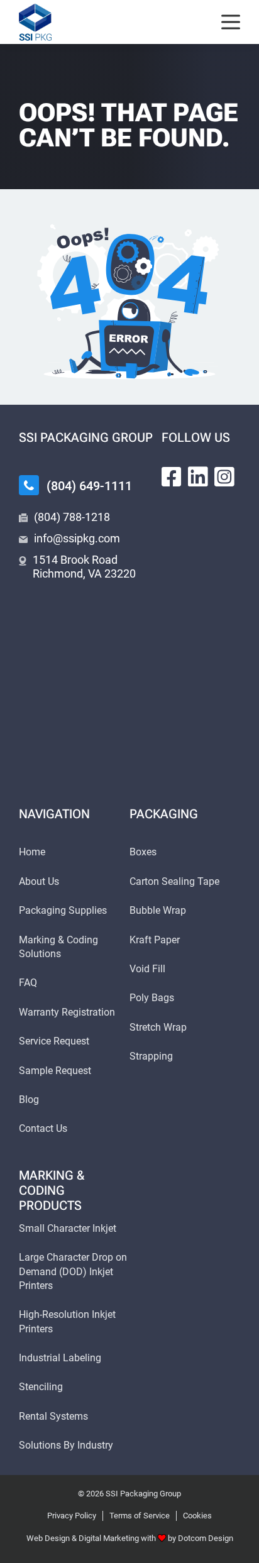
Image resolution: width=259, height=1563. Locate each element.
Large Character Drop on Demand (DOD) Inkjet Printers (73, 1271)
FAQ (28, 983)
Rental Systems (53, 1416)
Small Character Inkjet (67, 1228)
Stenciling (41, 1387)
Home (32, 852)
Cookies (197, 1515)
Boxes (143, 852)
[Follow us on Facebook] (172, 477)
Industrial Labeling (60, 1358)
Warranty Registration (67, 1012)
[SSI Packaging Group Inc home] (35, 22)
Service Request (54, 1041)
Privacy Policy (71, 1515)
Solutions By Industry (66, 1445)
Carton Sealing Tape (174, 881)
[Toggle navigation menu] (230, 22)
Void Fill (147, 969)
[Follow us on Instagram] (224, 477)
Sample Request (55, 1071)
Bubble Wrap (158, 910)
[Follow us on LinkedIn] (198, 477)
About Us (39, 881)
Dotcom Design (205, 1538)
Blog (29, 1099)
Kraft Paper (155, 940)
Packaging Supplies (63, 910)
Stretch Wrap (158, 1027)
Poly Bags (152, 998)
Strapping (151, 1056)
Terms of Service (139, 1515)
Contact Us (43, 1128)
